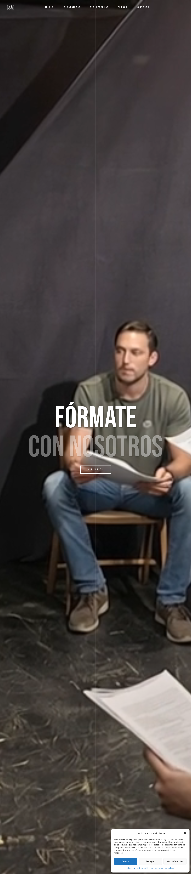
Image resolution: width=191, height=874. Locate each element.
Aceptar (125, 861)
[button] (185, 833)
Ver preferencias (175, 861)
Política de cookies (134, 868)
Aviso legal (169, 868)
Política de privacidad (153, 868)
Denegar (150, 861)
